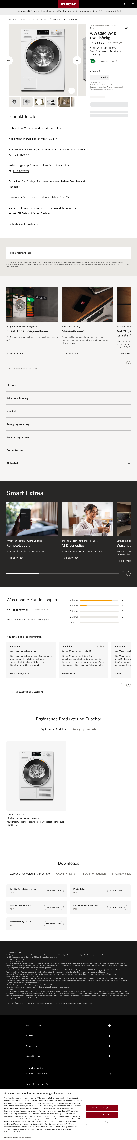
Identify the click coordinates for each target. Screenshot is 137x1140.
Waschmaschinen (28, 19)
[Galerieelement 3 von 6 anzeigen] (39, 102)
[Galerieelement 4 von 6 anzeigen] (51, 102)
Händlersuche (34, 1068)
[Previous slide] (8, 60)
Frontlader (44, 19)
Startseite (13, 19)
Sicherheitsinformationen (24, 224)
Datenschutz (19, 1137)
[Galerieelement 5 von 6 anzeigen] (64, 102)
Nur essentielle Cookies (102, 1115)
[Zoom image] (71, 91)
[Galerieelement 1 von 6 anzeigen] (14, 102)
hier (47, 213)
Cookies (28, 1137)
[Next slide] (77, 60)
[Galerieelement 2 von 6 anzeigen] (26, 102)
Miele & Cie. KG (59, 197)
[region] (47, 60)
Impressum (9, 1137)
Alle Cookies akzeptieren (102, 1108)
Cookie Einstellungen (102, 1122)
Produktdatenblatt (108, 61)
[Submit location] (110, 1074)
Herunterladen (53, 891)
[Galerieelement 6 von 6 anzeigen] (76, 102)
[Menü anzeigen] (5, 4)
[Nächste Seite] (128, 685)
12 (19, 186)
